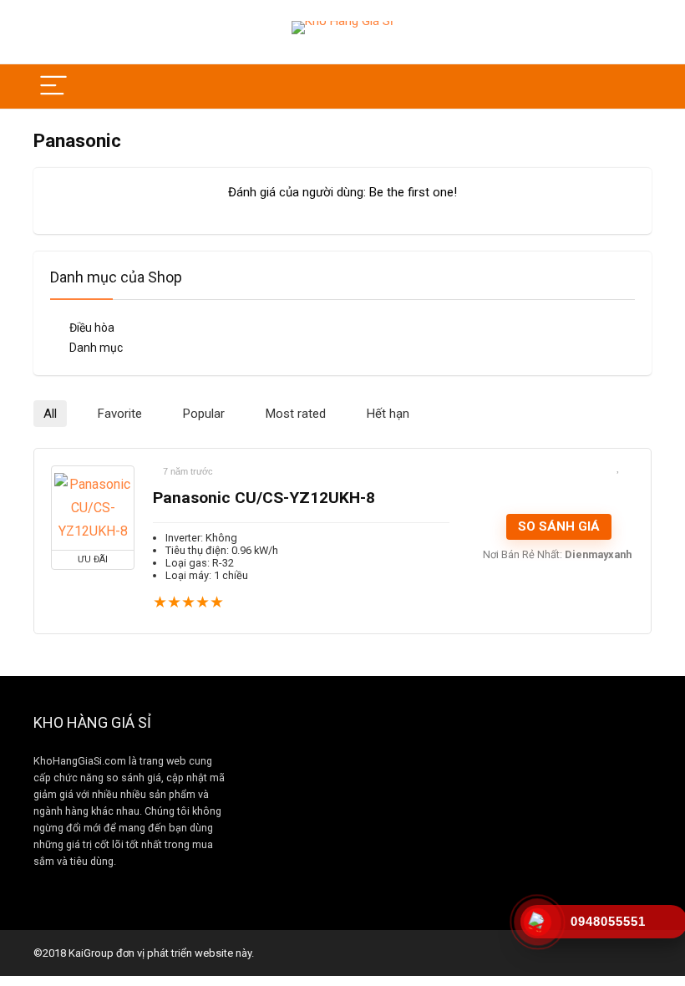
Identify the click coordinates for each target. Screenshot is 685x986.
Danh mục (96, 347)
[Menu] (53, 86)
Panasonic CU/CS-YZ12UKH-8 (264, 497)
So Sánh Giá (559, 526)
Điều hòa (91, 327)
